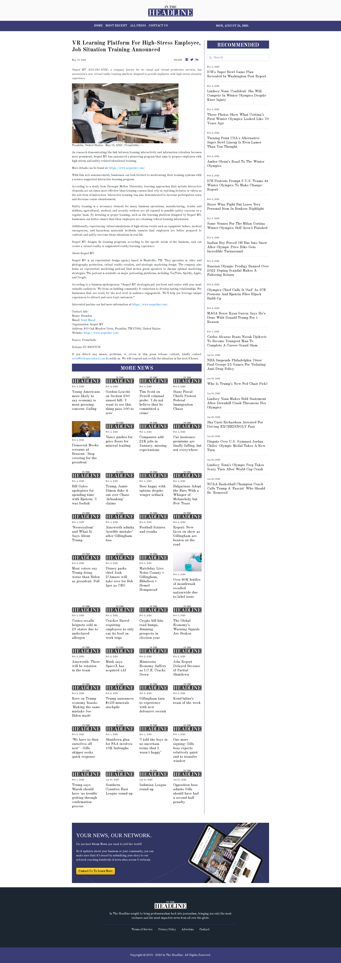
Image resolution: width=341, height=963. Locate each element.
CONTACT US (158, 25)
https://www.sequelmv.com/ (127, 168)
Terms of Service (142, 929)
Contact (204, 929)
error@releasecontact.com (88, 358)
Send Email (88, 320)
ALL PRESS (138, 25)
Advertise (188, 929)
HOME (98, 25)
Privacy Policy (167, 929)
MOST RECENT (116, 25)
